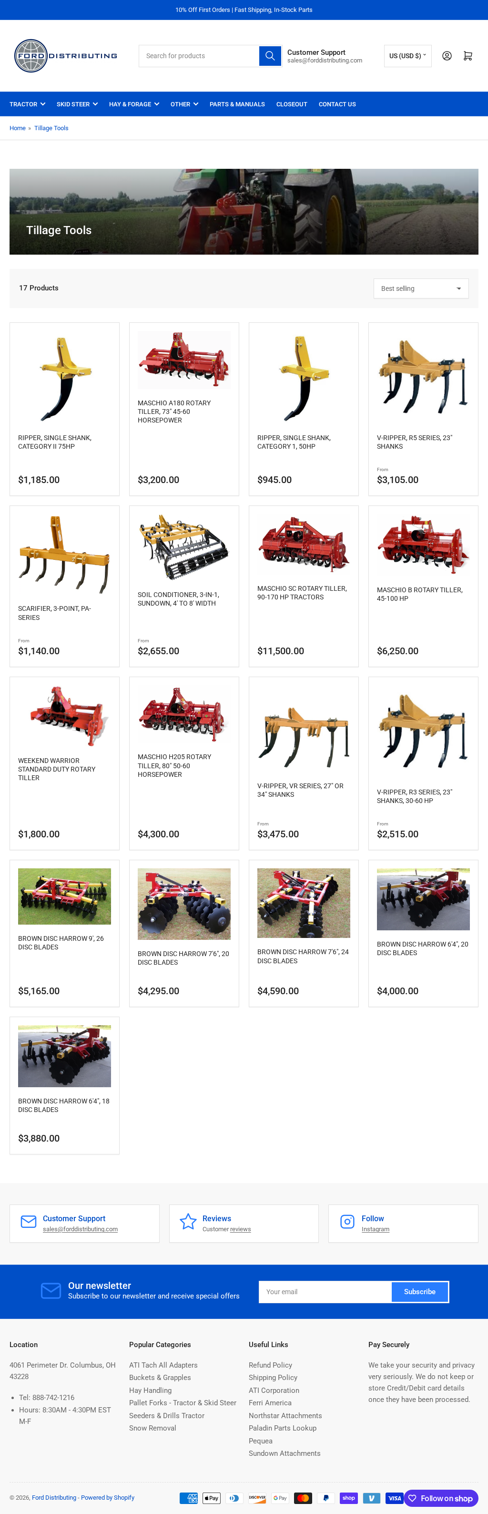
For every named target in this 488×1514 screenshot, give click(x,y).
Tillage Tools (51, 128)
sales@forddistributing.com (80, 1229)
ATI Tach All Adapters (163, 1365)
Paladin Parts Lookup (282, 1428)
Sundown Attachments (285, 1453)
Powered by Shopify (107, 1497)
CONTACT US (337, 104)
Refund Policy (270, 1365)
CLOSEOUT (291, 104)
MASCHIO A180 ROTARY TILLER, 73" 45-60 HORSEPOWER (174, 411)
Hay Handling (150, 1390)
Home (18, 128)
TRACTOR (23, 104)
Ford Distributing (54, 1497)
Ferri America (270, 1403)
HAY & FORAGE (130, 104)
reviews (240, 1229)
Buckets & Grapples (160, 1377)
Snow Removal (152, 1428)
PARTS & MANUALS (237, 104)
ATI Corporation (274, 1390)
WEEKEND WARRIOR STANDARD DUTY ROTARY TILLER (56, 769)
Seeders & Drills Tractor (166, 1415)
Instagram (375, 1229)
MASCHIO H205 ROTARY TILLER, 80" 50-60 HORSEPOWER (174, 765)
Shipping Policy (273, 1377)
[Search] (270, 56)
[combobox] (211, 56)
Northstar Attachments (285, 1415)
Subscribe (420, 1291)
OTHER (180, 104)
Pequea (261, 1441)
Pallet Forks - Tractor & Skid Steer (182, 1403)
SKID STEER (73, 104)
